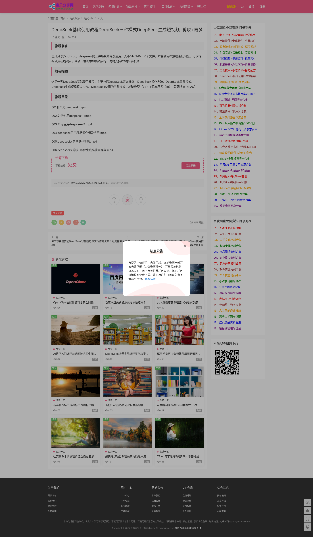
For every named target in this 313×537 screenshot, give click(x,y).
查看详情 (150, 279)
